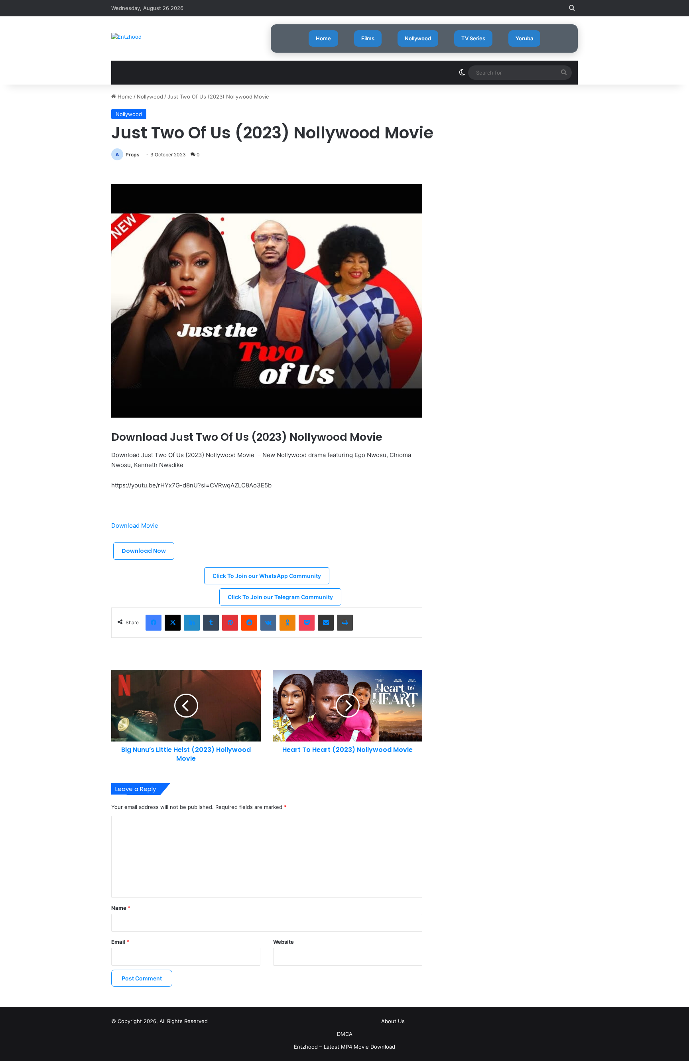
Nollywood (418, 38)
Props (133, 155)
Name (120, 908)
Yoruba (524, 38)
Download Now (144, 551)
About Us (393, 1021)
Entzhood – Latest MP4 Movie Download (344, 1046)
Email (120, 942)
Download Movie (135, 525)
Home (323, 38)
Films (367, 38)
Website (283, 942)
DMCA (344, 1034)
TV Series (473, 38)
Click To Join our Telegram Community (280, 597)
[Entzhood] (126, 36)
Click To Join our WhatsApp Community (267, 575)
